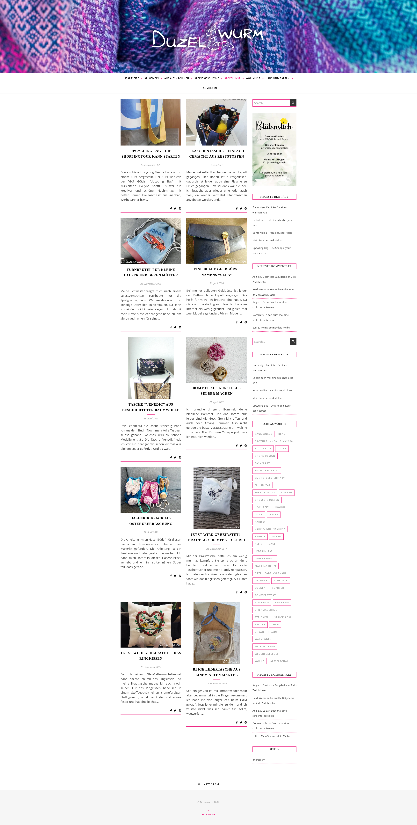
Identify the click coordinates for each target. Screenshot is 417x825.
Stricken (261, 617)
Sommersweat (265, 595)
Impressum (258, 759)
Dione (282, 448)
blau (282, 433)
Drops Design (265, 455)
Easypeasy (262, 463)
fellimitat (262, 485)
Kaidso (260, 521)
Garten (286, 492)
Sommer (278, 587)
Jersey (273, 514)
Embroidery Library (270, 477)
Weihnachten (265, 646)
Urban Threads (266, 631)
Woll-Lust (253, 78)
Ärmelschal (279, 661)
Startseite (132, 78)
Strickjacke (283, 617)
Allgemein (151, 78)
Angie (255, 276)
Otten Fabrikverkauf (271, 573)
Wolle (259, 661)
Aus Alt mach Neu (176, 78)
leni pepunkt (265, 558)
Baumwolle (263, 433)
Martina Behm (265, 565)
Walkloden (263, 639)
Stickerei (282, 602)
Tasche (260, 624)
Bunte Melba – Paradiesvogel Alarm (272, 232)
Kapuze (260, 536)
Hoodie (280, 507)
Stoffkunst (232, 78)
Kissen (276, 536)
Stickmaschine (266, 609)
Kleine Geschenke (206, 78)
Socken (260, 587)
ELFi (254, 327)
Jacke (259, 514)
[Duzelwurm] (208, 36)
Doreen (256, 314)
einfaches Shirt (267, 470)
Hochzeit (262, 507)
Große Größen (267, 499)
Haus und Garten (278, 78)
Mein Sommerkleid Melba (266, 240)
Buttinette (263, 448)
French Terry (265, 492)
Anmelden (210, 87)
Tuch (275, 624)
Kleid (259, 543)
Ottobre (261, 580)
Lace (272, 543)
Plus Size (281, 580)
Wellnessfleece (267, 653)
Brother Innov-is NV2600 (274, 441)
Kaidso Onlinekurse (270, 529)
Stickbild (262, 602)
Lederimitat (264, 551)
